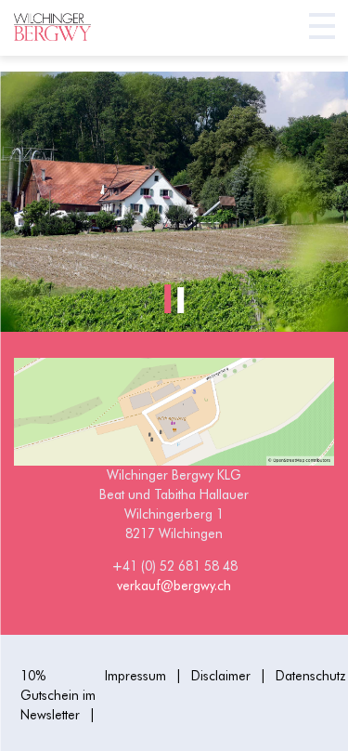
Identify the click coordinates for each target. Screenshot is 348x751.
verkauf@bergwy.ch (174, 585)
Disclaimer (221, 675)
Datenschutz (311, 675)
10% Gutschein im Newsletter (58, 695)
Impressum (135, 675)
